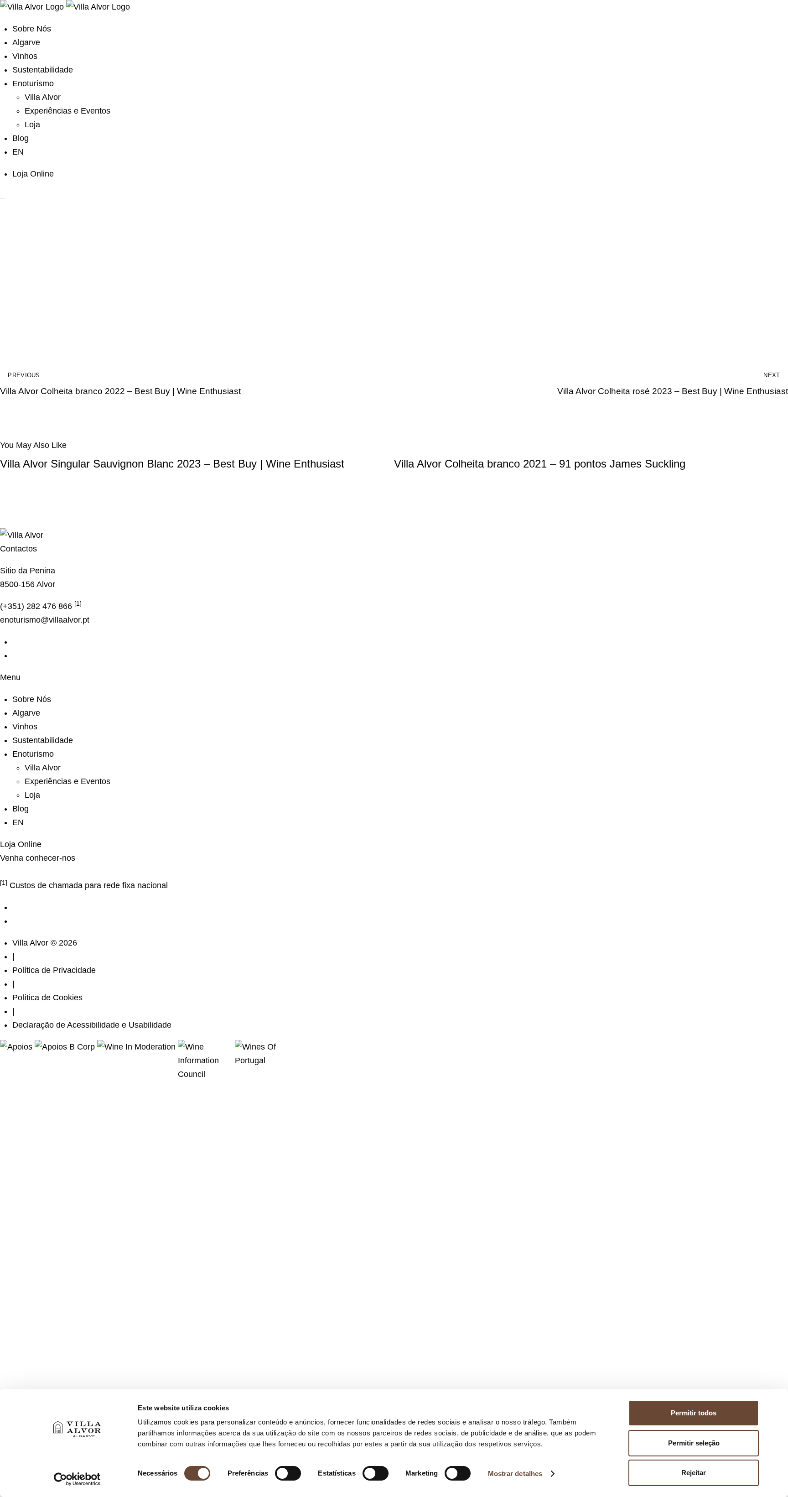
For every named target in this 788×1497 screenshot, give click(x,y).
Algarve (26, 42)
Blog (20, 138)
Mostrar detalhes (515, 1473)
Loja (32, 124)
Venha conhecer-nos (37, 858)
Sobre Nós (31, 28)
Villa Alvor (43, 97)
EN (18, 151)
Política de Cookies (47, 997)
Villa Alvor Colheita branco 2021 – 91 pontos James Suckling (539, 463)
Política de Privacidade (54, 970)
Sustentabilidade (42, 69)
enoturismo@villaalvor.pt (44, 619)
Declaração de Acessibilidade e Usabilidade (91, 1024)
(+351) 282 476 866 (41, 606)
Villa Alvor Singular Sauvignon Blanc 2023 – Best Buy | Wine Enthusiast (172, 463)
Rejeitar (693, 1472)
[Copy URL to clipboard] (777, 320)
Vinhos (24, 56)
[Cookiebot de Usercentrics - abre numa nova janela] (77, 1479)
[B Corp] (66, 1046)
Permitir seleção (694, 1443)
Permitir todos (693, 1413)
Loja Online (34, 173)
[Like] (10, 320)
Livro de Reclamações (40, 871)
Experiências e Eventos (67, 110)
